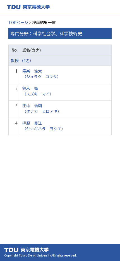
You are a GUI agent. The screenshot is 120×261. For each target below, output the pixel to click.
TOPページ (18, 22)
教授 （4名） (22, 60)
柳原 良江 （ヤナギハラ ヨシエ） (43, 125)
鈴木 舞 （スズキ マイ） (38, 91)
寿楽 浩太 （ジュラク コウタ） (41, 73)
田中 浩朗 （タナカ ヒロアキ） (41, 108)
